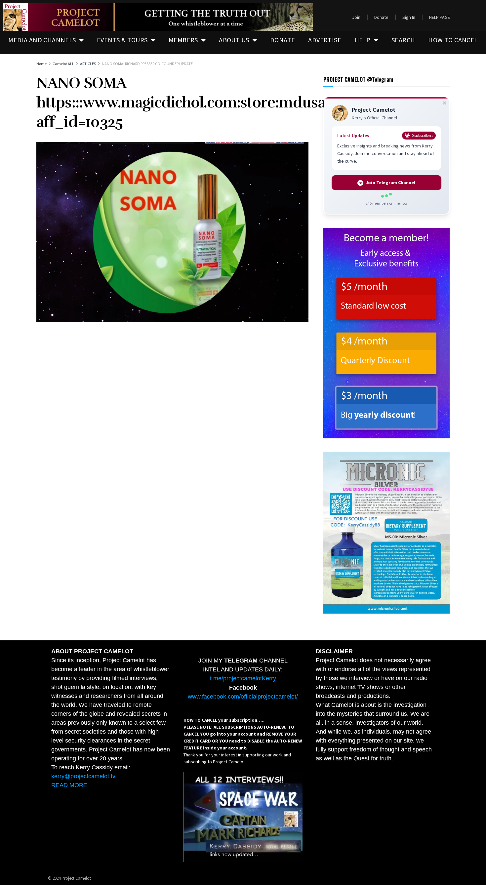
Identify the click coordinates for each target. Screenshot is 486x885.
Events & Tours (122, 40)
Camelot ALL (63, 63)
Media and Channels (42, 40)
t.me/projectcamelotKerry (243, 678)
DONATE (282, 40)
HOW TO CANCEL (452, 40)
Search (403, 40)
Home (41, 63)
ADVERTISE (324, 40)
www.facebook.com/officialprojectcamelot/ (243, 696)
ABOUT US (234, 40)
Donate (381, 17)
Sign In (408, 17)
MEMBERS (183, 40)
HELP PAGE (439, 17)
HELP (362, 40)
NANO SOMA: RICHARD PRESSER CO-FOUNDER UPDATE (147, 63)
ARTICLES (88, 63)
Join (356, 17)
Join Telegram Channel (391, 183)
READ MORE (69, 785)
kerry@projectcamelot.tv (83, 776)
